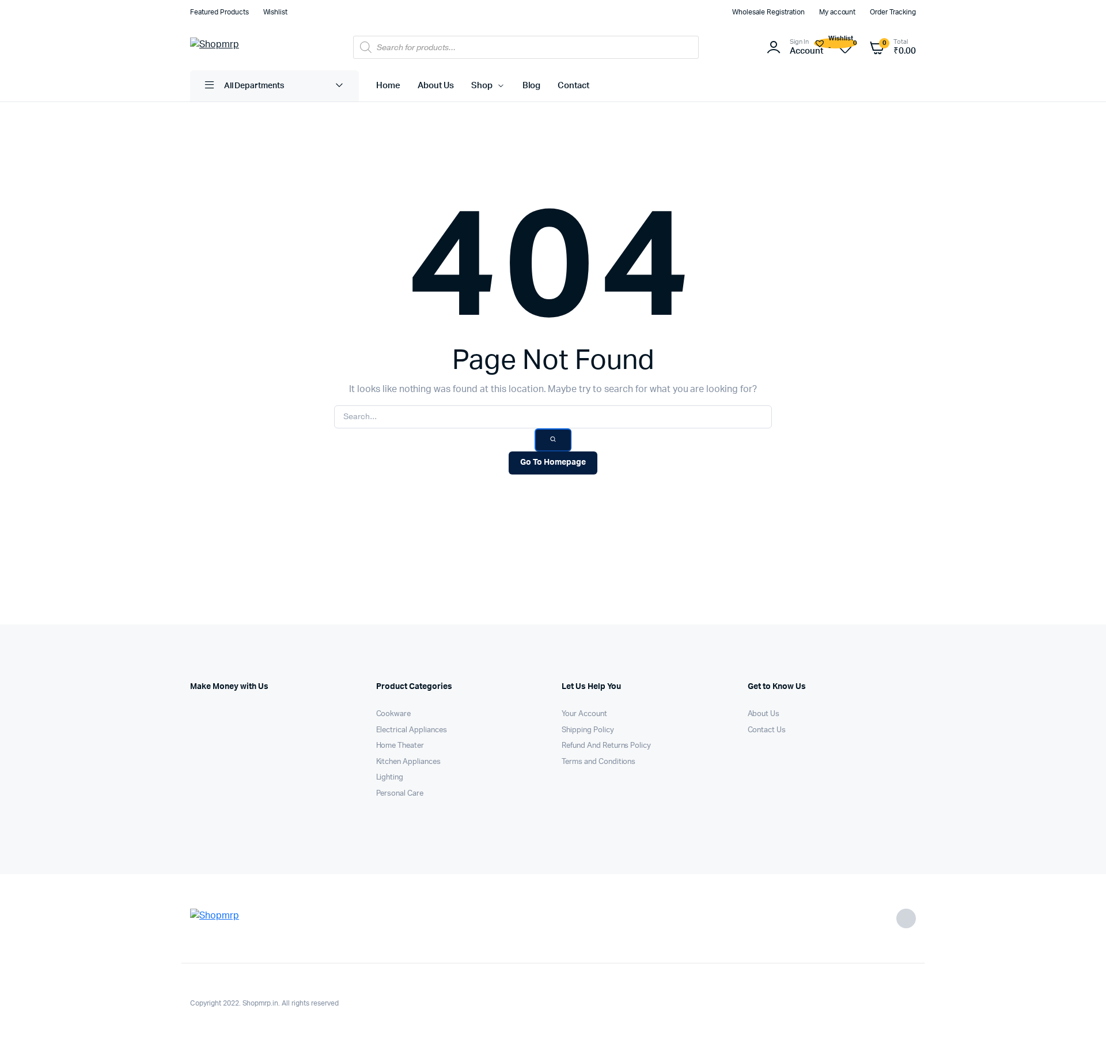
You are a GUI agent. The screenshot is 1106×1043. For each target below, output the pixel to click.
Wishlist (275, 12)
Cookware (393, 714)
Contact (573, 85)
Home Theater (400, 746)
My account (837, 12)
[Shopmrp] (239, 47)
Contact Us (767, 730)
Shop (482, 85)
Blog (531, 85)
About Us (436, 85)
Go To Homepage (553, 462)
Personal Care (400, 793)
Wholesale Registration (768, 12)
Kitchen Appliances (408, 762)
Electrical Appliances (411, 730)
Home (388, 85)
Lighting (390, 777)
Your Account (584, 714)
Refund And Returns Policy (606, 746)
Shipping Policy (588, 730)
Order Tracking (893, 12)
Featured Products (219, 12)
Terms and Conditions (598, 762)
